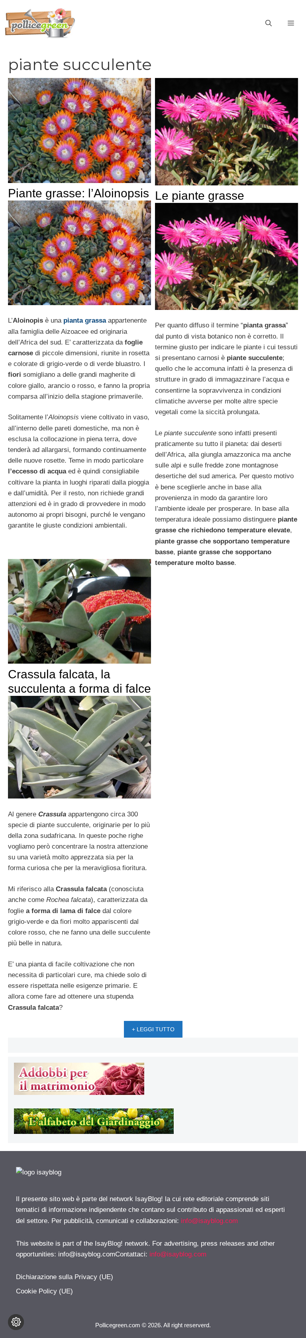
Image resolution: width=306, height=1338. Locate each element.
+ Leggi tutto (153, 1029)
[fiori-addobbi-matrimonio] (79, 1092)
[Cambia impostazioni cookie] (16, 1322)
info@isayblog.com (209, 1221)
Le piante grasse (199, 195)
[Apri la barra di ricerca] (268, 23)
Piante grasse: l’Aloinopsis (78, 193)
